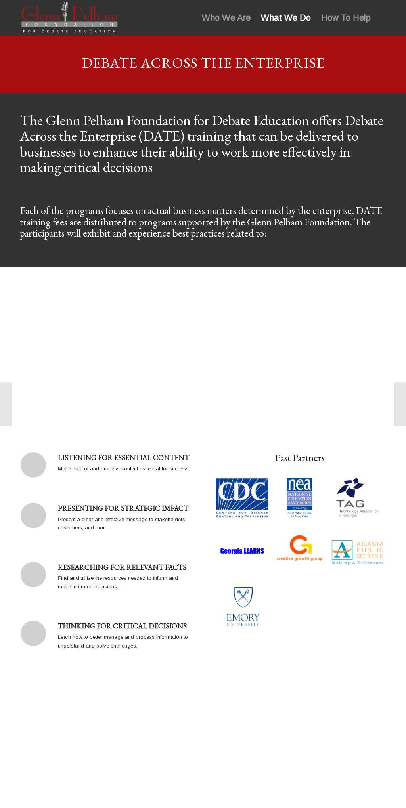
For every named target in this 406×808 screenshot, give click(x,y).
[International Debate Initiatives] (6, 404)
